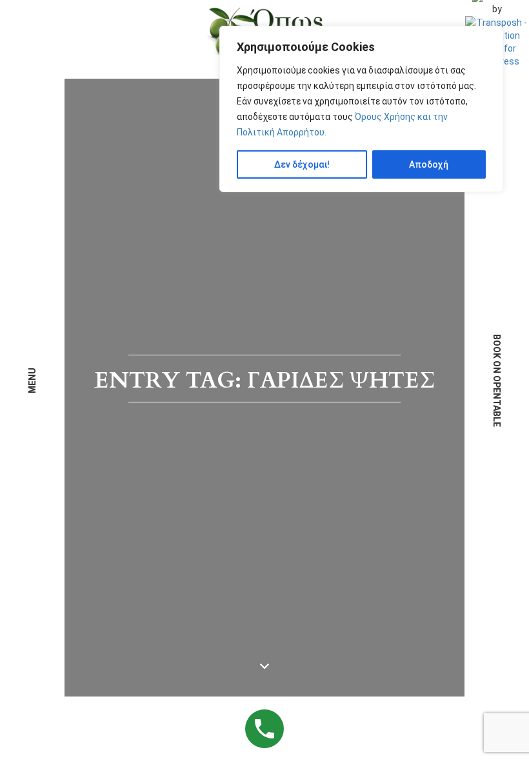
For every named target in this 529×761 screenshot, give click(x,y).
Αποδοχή (428, 164)
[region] (361, 109)
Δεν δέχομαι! (302, 164)
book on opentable (497, 380)
